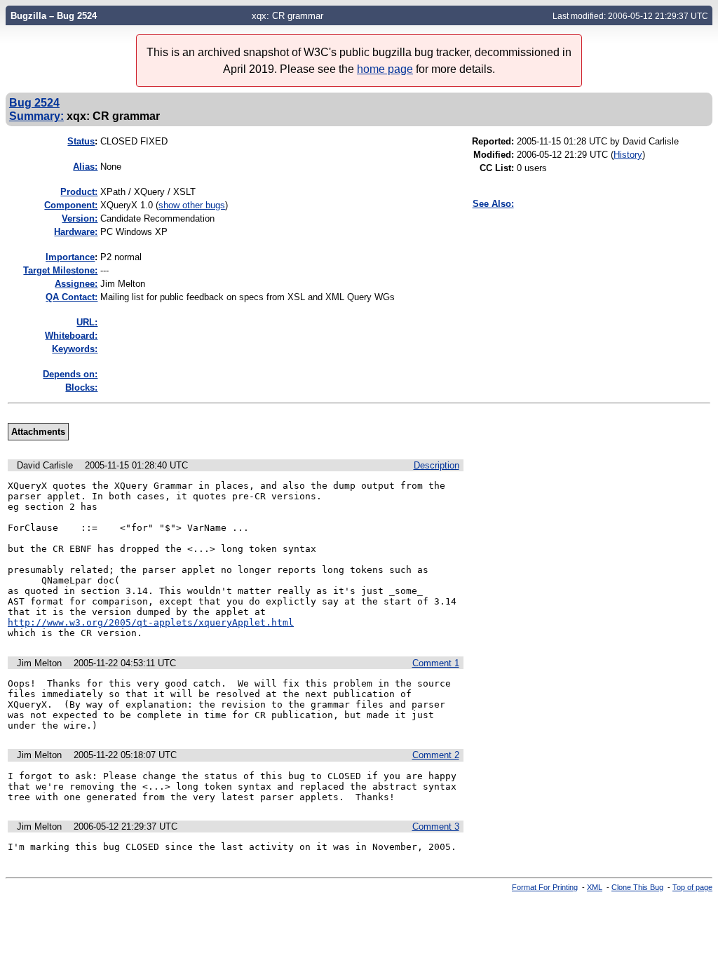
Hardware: (75, 232)
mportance (70, 257)
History (628, 154)
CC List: (497, 168)
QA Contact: (71, 297)
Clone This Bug (637, 887)
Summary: (36, 115)
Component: (70, 205)
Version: (79, 218)
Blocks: (81, 387)
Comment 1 (435, 663)
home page (385, 69)
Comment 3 (435, 826)
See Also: (493, 203)
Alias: (85, 166)
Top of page (692, 887)
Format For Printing (545, 887)
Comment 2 (435, 755)
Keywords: (74, 349)
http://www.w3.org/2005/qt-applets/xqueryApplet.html (151, 622)
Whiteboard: (71, 335)
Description (436, 465)
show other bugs (191, 205)
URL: (86, 322)
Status (81, 141)
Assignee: (76, 283)
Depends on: (70, 374)
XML (594, 887)
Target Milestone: (60, 270)
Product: (78, 192)
